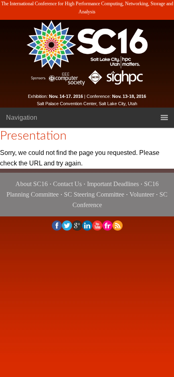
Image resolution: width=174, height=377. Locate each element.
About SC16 (31, 183)
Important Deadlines (113, 183)
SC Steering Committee (94, 194)
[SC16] (87, 45)
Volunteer (141, 194)
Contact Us (67, 183)
